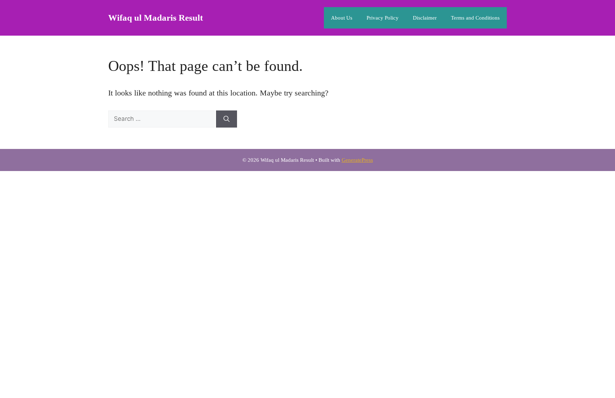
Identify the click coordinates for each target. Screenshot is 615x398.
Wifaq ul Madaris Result (155, 17)
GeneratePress (357, 160)
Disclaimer (425, 18)
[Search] (226, 119)
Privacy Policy (383, 18)
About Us (341, 18)
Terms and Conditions (475, 18)
